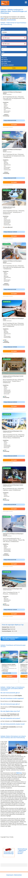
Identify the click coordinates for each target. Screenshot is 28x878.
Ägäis (2, 18)
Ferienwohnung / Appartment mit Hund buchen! (22, 851)
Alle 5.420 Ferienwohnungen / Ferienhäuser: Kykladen (10, 638)
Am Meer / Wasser (7, 61)
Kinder (2, 52)
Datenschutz (18, 875)
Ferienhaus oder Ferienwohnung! (8, 852)
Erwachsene (4, 46)
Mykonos (19, 773)
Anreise (3, 35)
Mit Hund (5, 63)
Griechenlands (11, 20)
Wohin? (2, 29)
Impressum (9, 875)
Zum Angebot (14, 124)
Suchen (14, 67)
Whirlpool (5, 59)
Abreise (2, 41)
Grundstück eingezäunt (8, 65)
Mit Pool (5, 57)
